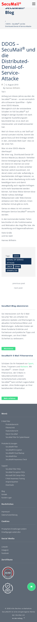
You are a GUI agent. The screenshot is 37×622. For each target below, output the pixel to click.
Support (5, 466)
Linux (9, 266)
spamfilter (12, 270)
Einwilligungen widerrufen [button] (11, 532)
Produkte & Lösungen (9, 443)
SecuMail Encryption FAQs (15, 472)
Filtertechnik (10, 427)
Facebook (5, 553)
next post (18, 288)
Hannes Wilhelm (13, 88)
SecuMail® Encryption (14, 450)
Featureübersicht (12, 431)
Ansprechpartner (12, 482)
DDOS (16, 256)
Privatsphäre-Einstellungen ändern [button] (14, 529)
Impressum (6, 512)
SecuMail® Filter (12, 447)
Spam (17, 266)
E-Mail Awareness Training (15, 478)
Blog (3, 491)
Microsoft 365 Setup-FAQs (15, 475)
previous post (19, 283)
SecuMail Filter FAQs (13, 469)
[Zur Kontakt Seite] (31, 587)
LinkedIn (5, 547)
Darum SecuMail (12, 434)
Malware (24, 366)
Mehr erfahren (10, 398)
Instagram (5, 550)
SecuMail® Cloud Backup (15, 453)
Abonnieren (8, 349)
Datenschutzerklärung (9, 515)
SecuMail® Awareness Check (16, 459)
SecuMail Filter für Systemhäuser (17, 437)
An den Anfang (17, 618)
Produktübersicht (12, 424)
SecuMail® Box (11, 456)
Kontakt (4, 494)
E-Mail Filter (6, 421)
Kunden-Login (7, 497)
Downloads (10, 485)
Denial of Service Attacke (15, 261)
